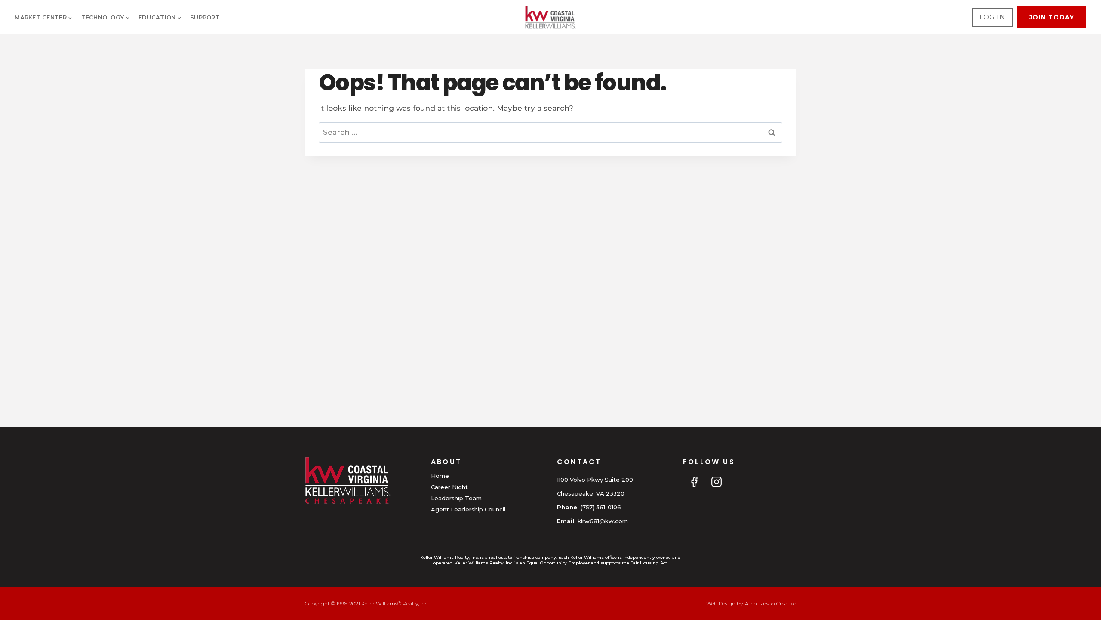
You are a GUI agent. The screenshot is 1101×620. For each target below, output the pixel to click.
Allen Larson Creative (770, 603)
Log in (992, 17)
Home (440, 475)
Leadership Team (456, 498)
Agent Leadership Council (468, 509)
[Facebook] (694, 482)
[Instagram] (716, 482)
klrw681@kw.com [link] (603, 521)
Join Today (1051, 17)
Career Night (449, 487)
